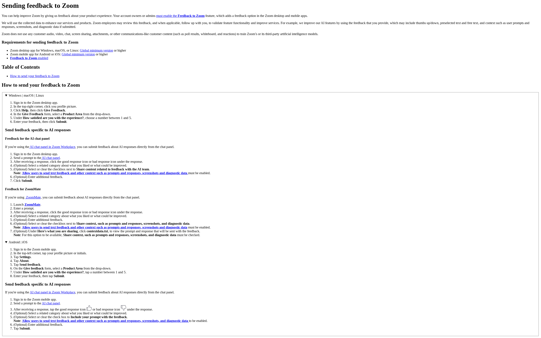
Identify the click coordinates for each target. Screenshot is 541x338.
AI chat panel (50, 158)
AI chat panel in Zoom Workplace (52, 147)
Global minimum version (96, 50)
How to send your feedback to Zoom (34, 76)
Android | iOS (18, 242)
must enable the (180, 16)
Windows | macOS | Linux (26, 95)
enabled (29, 58)
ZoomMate (33, 197)
